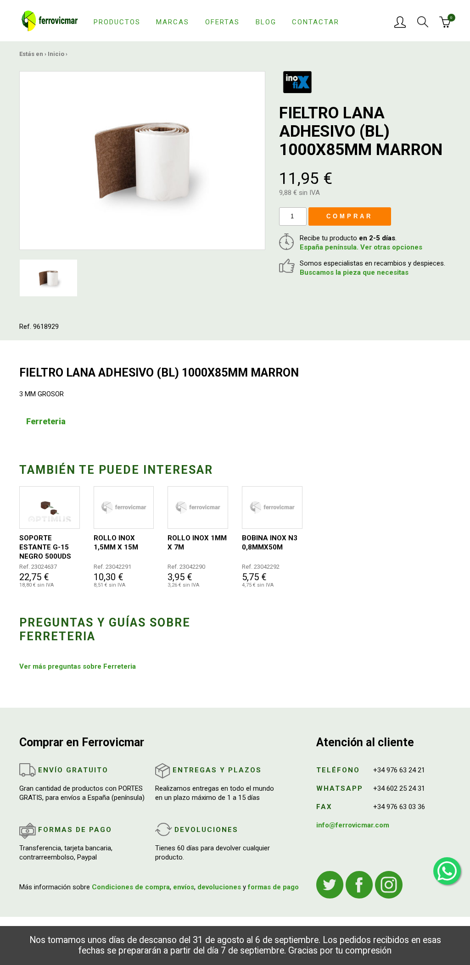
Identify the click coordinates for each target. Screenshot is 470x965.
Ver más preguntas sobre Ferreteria (77, 666)
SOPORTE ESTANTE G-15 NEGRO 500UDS (45, 547)
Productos (117, 22)
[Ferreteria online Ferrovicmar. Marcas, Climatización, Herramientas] (49, 20)
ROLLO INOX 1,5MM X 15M (116, 542)
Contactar (315, 22)
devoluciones (219, 887)
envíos (183, 887)
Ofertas (222, 22)
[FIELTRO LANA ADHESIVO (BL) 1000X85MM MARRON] (142, 160)
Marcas (172, 22)
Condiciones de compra (131, 887)
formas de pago (273, 887)
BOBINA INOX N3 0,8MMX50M (269, 542)
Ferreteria (46, 421)
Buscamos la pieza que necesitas (354, 272)
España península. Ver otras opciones (361, 247)
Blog (266, 22)
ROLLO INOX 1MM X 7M (197, 542)
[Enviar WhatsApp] (447, 871)
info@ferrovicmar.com (352, 825)
